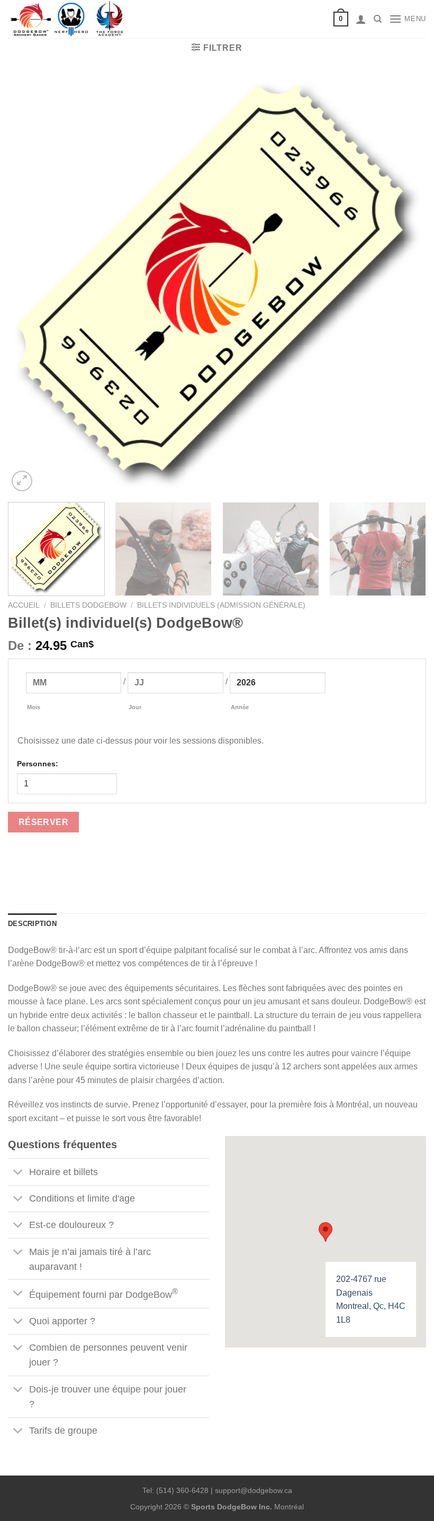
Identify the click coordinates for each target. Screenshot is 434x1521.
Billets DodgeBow (88, 605)
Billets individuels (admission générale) (221, 605)
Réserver (44, 822)
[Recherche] (378, 19)
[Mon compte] (361, 19)
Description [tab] (32, 924)
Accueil (24, 605)
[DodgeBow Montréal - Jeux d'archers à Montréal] (69, 19)
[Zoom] (22, 481)
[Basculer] (18, 1172)
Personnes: (37, 763)
